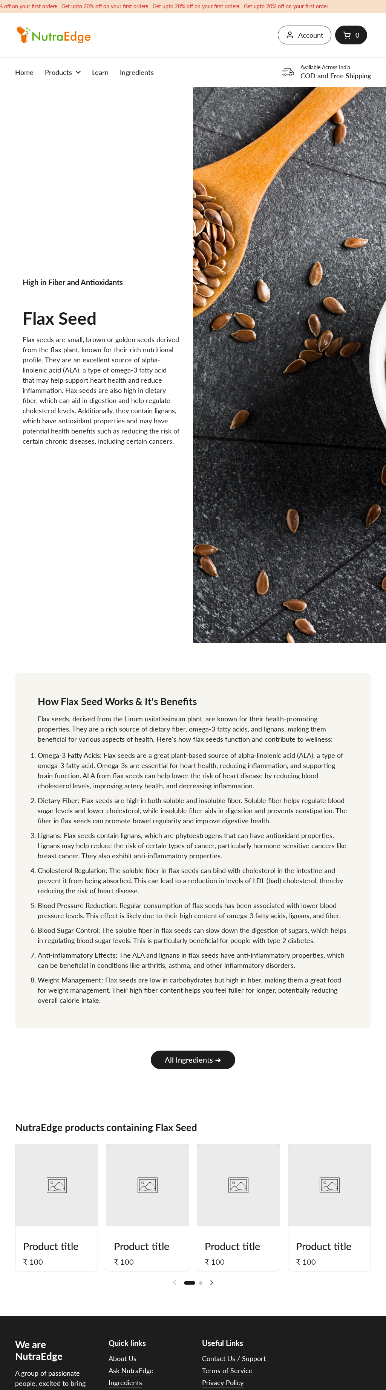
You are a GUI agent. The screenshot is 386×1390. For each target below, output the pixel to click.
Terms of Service (227, 1370)
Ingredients (125, 1382)
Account (310, 35)
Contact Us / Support (234, 1358)
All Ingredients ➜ (193, 1059)
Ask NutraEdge (131, 1370)
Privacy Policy (223, 1382)
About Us (122, 1358)
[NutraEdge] (53, 35)
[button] (351, 35)
